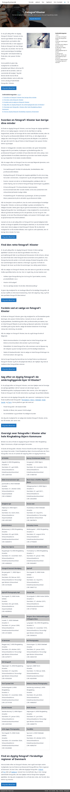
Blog (57, 790)
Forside (31, 2)
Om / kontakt (58, 2)
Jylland (38, 2)
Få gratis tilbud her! (35, 18)
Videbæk (38, 400)
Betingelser (66, 790)
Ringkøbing (26, 400)
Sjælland (49, 2)
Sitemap (61, 790)
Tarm (10, 402)
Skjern (32, 400)
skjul (19, 94)
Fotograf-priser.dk (9, 2)
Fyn (43, 2)
